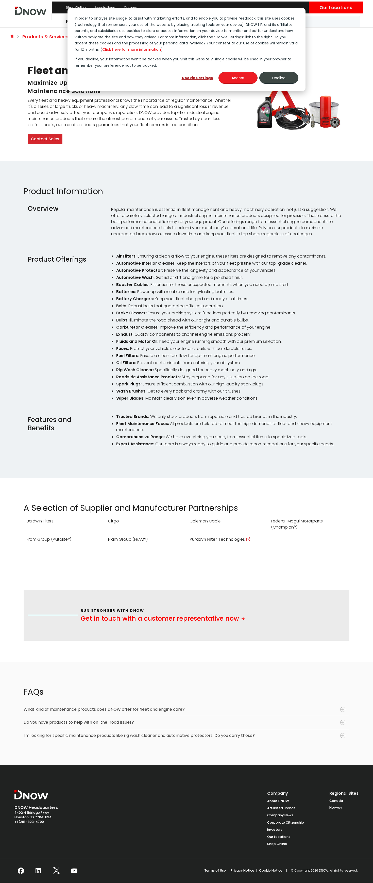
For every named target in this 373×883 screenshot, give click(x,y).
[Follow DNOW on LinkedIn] (38, 870)
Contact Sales (45, 139)
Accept (238, 77)
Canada (336, 801)
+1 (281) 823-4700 (29, 822)
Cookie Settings (197, 77)
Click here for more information (131, 49)
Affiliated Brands (281, 808)
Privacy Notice (242, 870)
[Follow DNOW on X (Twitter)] (56, 870)
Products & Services (45, 36)
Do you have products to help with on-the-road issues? (79, 722)
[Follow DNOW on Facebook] (21, 870)
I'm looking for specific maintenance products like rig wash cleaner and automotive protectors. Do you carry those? (139, 735)
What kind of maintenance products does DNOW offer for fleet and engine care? (104, 709)
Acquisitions (105, 7)
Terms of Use (215, 870)
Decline (278, 77)
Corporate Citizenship (285, 822)
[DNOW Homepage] (31, 797)
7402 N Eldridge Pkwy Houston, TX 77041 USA (33, 814)
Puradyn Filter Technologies (217, 539)
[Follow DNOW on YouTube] (74, 870)
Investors (274, 829)
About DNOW (278, 801)
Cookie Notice (270, 870)
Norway (335, 807)
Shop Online (76, 7)
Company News (280, 815)
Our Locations (335, 7)
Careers (130, 7)
